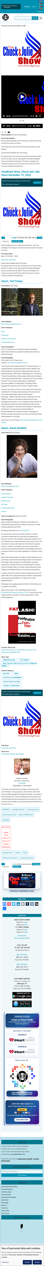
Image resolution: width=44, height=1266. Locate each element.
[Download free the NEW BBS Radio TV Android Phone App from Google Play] (22, 995)
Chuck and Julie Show (8, 260)
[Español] (42, 8)
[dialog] (22, 1255)
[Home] (5, 18)
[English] (40, 1)
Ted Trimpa (24, 660)
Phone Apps (4, 1202)
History (6, 673)
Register (27, 6)
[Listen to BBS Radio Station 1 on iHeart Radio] (22, 1039)
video (26, 930)
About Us (4, 1205)
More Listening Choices (22, 938)
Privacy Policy (5, 1210)
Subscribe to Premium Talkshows (10, 6)
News (3, 331)
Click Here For (22, 936)
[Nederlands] (42, 1)
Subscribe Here (22, 1120)
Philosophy (5, 335)
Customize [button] (5, 1262)
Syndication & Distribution (8, 1197)
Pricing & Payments (7, 1189)
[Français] (40, 3)
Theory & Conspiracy (11, 686)
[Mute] (36, 116)
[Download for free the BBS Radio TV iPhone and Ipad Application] (22, 1004)
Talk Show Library (6, 1192)
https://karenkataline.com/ (10, 486)
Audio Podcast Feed (9, 815)
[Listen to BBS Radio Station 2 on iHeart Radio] (22, 1051)
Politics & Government (8, 339)
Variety (3, 511)
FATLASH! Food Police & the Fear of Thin (14, 592)
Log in (34, 6)
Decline (27, 1262)
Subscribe (37, 182)
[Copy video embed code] (20, 121)
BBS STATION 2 (22, 964)
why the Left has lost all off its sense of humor (19, 665)
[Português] (42, 6)
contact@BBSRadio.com (17, 1154)
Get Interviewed (5, 1194)
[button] (22, 97)
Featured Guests (33, 809)
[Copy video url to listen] (23, 121)
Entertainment (6, 494)
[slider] (20, 116)
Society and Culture (7, 342)
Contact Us (4, 1208)
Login (13, 237)
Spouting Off (25, 530)
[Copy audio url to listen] (5, 132)
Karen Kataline (9, 660)
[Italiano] (40, 6)
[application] (22, 96)
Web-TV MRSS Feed (26, 815)
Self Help (4, 504)
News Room (4, 1200)
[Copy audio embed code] (2, 132)
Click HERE (22, 783)
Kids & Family (5, 501)
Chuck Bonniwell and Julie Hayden (12, 754)
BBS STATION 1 (22, 955)
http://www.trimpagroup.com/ (11, 324)
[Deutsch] (42, 3)
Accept (37, 1262)
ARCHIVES (6, 809)
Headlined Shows (18, 809)
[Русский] (40, 8)
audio (26, 922)
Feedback (5, 820)
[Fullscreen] (40, 116)
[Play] (4, 116)
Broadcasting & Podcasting (9, 1186)
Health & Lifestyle (7, 497)
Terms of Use (5, 1213)
